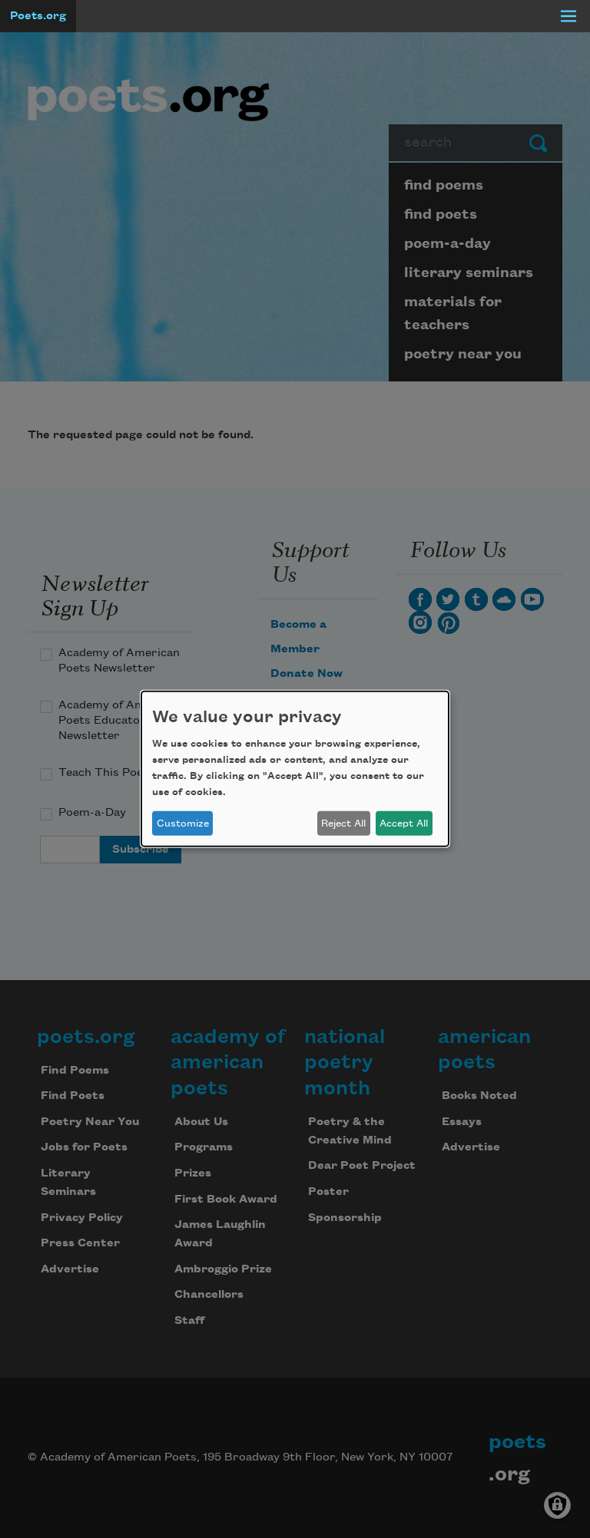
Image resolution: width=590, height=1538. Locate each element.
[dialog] (295, 769)
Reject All (343, 823)
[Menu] (568, 16)
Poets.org (38, 16)
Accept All (404, 823)
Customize (183, 823)
